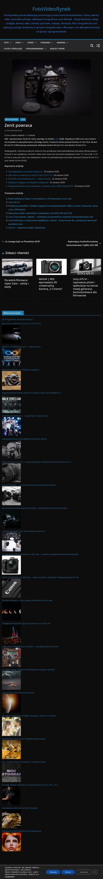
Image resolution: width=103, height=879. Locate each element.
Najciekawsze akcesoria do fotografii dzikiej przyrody (23, 739)
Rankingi (61, 42)
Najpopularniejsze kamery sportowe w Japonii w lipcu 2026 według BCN (40, 186)
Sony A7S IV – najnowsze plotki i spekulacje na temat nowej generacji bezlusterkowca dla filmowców (85, 287)
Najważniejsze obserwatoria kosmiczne (18, 692)
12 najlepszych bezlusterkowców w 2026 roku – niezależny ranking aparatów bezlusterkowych (40, 554)
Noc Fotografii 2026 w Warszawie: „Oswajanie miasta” (24, 762)
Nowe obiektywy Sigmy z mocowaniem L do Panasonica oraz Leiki (39, 199)
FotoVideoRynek (51, 8)
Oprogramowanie (34, 48)
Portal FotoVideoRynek (14, 130)
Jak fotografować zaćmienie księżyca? (25, 172)
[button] (10, 42)
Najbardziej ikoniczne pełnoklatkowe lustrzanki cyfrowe (24, 439)
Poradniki (45, 42)
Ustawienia (84, 872)
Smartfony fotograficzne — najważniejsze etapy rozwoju (25, 416)
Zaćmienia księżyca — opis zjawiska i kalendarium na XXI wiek (27, 600)
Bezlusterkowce (12, 119)
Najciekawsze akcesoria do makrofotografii (19, 808)
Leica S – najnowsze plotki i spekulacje (26, 228)
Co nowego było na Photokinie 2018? (22, 241)
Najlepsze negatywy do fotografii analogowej (28, 182)
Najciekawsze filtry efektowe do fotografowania (21, 831)
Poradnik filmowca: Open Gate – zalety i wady (17, 283)
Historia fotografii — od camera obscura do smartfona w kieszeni (29, 485)
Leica (23, 119)
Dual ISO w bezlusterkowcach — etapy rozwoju (29, 179)
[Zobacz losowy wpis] (98, 46)
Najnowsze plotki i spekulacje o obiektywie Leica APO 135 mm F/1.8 (40, 213)
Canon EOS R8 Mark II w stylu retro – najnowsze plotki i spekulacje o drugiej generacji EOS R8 (40, 577)
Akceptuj (53, 872)
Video (18, 42)
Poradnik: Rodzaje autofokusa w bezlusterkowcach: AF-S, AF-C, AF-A (30, 785)
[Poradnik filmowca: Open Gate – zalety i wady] (17, 260)
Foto (6, 42)
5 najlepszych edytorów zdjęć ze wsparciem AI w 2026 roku (26, 623)
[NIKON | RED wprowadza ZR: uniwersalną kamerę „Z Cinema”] (51, 260)
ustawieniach (9, 876)
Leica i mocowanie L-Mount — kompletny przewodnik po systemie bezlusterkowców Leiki (50, 217)
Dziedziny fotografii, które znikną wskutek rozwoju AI (23, 531)
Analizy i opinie (57, 48)
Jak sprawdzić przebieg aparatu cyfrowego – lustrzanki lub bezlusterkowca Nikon (34, 508)
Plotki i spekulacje (13, 48)
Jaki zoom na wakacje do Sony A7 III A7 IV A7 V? (30, 175)
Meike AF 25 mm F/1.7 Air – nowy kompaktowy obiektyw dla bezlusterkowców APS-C (36, 462)
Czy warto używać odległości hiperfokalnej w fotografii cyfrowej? (28, 669)
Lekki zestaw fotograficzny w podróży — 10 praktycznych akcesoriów (30, 646)
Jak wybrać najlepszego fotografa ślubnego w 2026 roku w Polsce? (29, 715)
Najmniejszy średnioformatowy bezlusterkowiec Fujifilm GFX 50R (82, 243)
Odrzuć (68, 872)
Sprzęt (31, 42)
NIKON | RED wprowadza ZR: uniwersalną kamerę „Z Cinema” (50, 284)
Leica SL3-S (14, 202)
